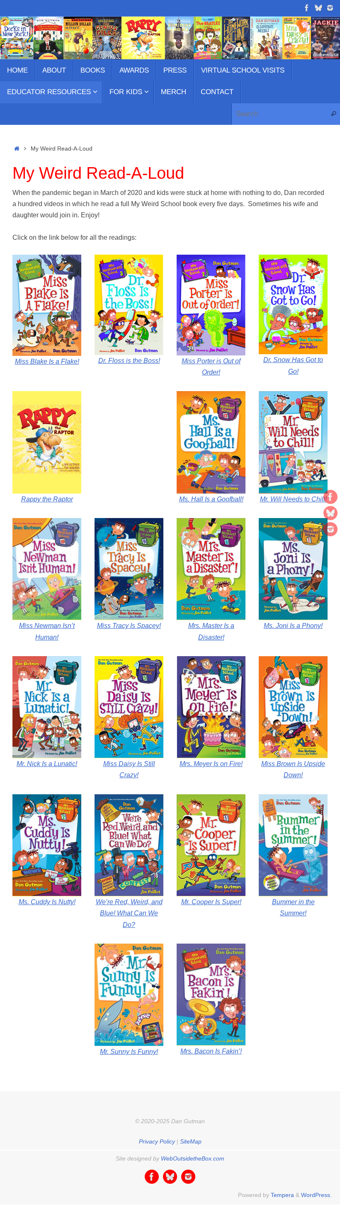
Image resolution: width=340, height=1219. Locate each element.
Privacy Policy (157, 1141)
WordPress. (316, 1195)
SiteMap (191, 1141)
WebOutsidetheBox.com (192, 1158)
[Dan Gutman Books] (307, 8)
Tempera (282, 1195)
